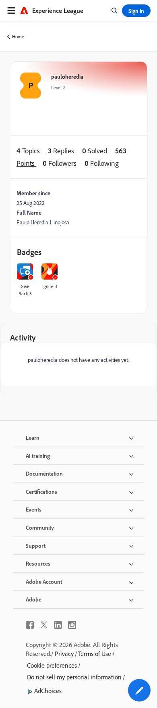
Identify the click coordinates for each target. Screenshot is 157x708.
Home (18, 36)
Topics (29, 150)
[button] (139, 690)
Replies (62, 150)
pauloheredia (67, 76)
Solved (95, 150)
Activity (23, 337)
